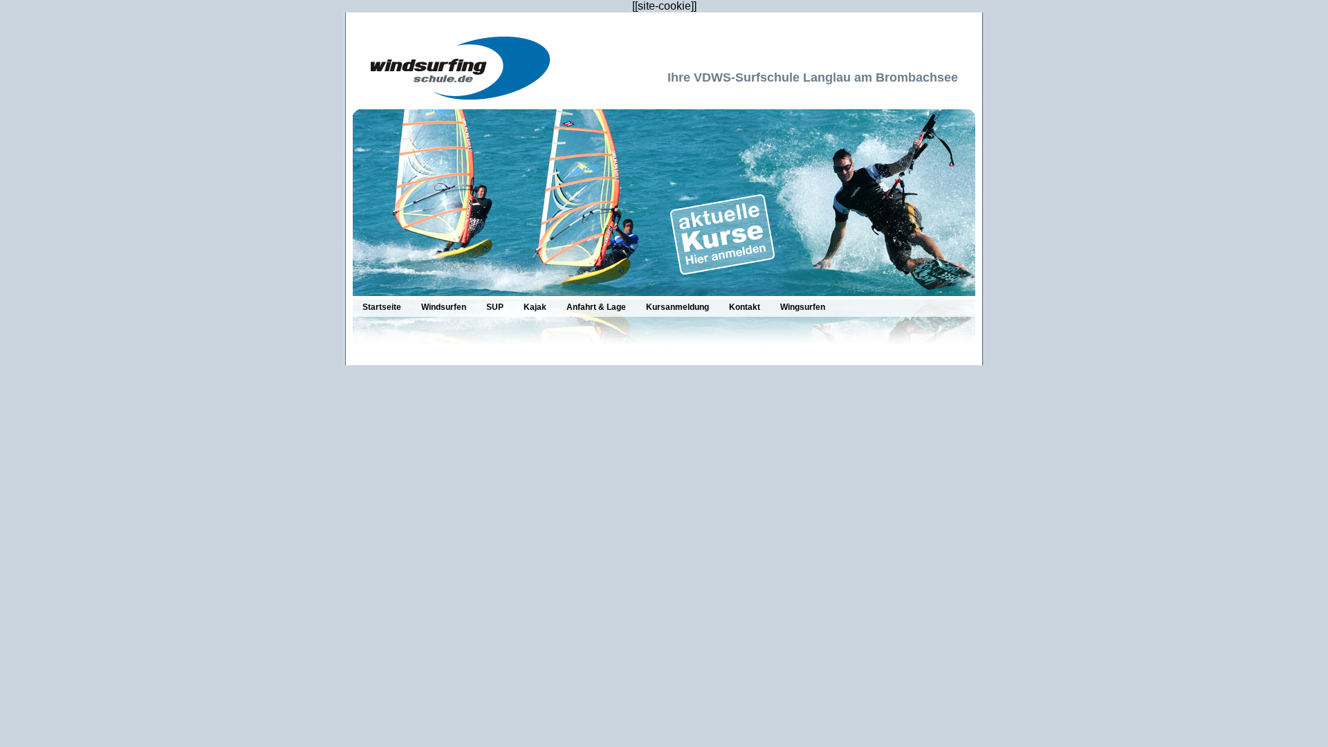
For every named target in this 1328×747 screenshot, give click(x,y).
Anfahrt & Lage (596, 307)
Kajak (535, 307)
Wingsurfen (802, 307)
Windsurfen (443, 307)
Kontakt (744, 307)
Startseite (381, 307)
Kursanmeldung (677, 307)
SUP (495, 307)
